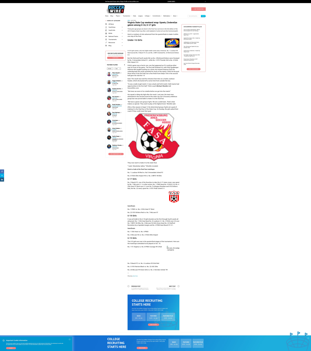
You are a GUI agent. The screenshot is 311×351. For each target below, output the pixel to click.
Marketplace (166, 16)
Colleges (147, 16)
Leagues (140, 16)
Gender (109, 68)
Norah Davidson (116, 104)
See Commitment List (116, 154)
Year (116, 68)
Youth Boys (112, 27)
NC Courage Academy (117, 123)
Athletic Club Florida (117, 91)
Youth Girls (112, 30)
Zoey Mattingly (116, 112)
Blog (111, 16)
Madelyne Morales (117, 145)
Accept (11, 348)
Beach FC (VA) (115, 75)
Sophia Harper (116, 136)
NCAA (110, 33)
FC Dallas (114, 115)
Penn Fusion (115, 107)
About (174, 16)
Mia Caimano (115, 96)
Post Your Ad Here (193, 69)
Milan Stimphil (116, 73)
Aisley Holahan (116, 128)
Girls (129, 20)
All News (111, 24)
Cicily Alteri (115, 120)
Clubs (134, 16)
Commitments (156, 16)
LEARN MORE (171, 1)
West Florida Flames (117, 99)
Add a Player (153, 324)
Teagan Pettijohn (116, 81)
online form (135, 276)
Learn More (115, 57)
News (106, 16)
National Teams (113, 36)
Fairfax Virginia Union (117, 131)
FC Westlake (115, 83)
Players (118, 16)
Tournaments (126, 16)
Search (203, 16)
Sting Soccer (115, 147)
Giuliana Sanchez (116, 88)
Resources (112, 42)
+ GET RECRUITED (199, 9)
